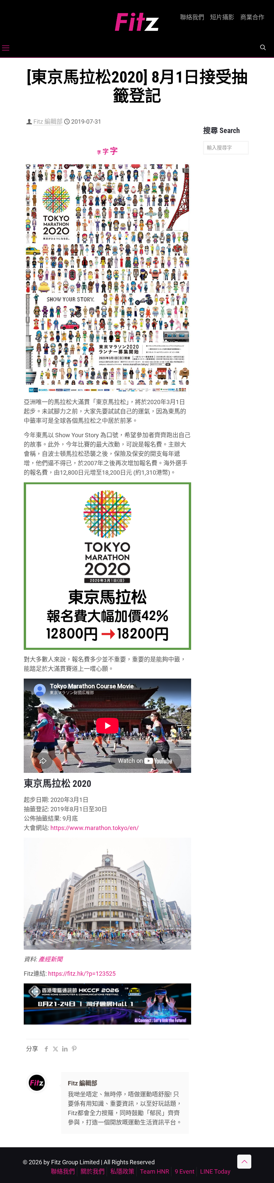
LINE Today (215, 1171)
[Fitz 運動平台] (137, 19)
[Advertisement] (226, 264)
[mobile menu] (5, 48)
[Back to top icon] (244, 1162)
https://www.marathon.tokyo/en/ (94, 827)
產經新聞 (50, 959)
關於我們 (93, 1171)
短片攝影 (222, 17)
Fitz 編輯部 (47, 121)
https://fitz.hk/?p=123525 (82, 973)
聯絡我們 (192, 17)
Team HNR (154, 1171)
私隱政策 (122, 1171)
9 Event (184, 1171)
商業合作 (252, 17)
